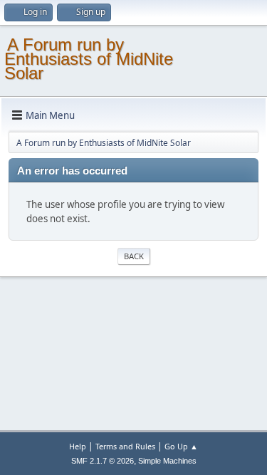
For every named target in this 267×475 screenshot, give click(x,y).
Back (134, 256)
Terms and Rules (125, 446)
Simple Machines (167, 460)
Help (77, 446)
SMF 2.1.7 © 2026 (102, 460)
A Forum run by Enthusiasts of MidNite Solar (88, 59)
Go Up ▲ (181, 446)
